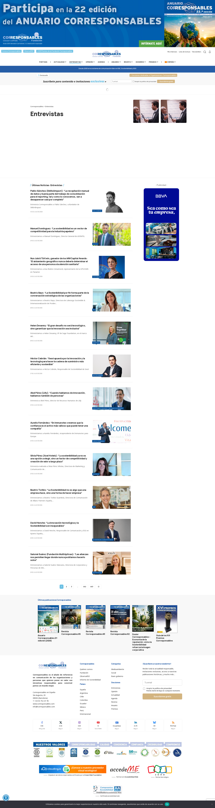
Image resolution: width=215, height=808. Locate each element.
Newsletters (196, 52)
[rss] (173, 725)
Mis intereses (172, 52)
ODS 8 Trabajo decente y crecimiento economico (108, 408)
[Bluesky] (154, 725)
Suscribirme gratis (162, 696)
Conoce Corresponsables (11, 51)
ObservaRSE (28, 51)
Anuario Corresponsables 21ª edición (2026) (47, 638)
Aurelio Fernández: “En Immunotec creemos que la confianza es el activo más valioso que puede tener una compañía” (59, 425)
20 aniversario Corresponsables (103, 540)
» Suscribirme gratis (166, 81)
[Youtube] (98, 725)
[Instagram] (79, 725)
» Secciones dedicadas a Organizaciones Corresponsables (153, 75)
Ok (167, 804)
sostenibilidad (97, 277)
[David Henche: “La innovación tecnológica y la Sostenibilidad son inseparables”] (112, 530)
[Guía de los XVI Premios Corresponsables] (166, 619)
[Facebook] (42, 725)
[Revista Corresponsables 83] (95, 617)
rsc (94, 310)
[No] (212, 804)
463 (91, 587)
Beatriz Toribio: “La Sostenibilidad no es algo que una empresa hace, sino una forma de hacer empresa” (58, 491)
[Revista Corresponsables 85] (71, 617)
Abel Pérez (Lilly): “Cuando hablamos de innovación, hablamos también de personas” (57, 394)
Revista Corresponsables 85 (71, 632)
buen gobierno (97, 211)
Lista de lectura (184, 52)
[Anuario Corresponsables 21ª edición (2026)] (48, 619)
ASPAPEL (95, 244)
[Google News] (117, 725)
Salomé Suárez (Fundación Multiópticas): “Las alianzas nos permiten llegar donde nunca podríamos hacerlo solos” (59, 557)
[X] (61, 725)
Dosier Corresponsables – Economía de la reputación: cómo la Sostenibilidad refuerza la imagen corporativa (142, 642)
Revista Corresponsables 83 (95, 632)
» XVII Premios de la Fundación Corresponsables (54, 51)
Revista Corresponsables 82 (120, 632)
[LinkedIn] (136, 725)
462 (84, 587)
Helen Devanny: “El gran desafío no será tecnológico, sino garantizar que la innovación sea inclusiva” (58, 327)
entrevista (96, 342)
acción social (97, 572)
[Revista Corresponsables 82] (120, 617)
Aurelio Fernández (98, 441)
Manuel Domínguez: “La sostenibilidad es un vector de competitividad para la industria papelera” (58, 230)
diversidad (96, 474)
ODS (94, 507)
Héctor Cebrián (97, 375)
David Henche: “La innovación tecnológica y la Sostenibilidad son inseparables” (54, 524)
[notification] (210, 52)
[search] (205, 52)
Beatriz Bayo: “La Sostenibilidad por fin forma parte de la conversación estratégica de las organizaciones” (59, 294)
